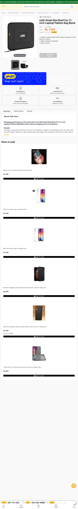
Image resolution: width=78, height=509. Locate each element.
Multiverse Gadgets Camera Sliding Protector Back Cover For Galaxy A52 (24, 326)
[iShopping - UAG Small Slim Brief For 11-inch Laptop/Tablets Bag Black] (15, 65)
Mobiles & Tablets (13, 12)
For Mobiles (55, 12)
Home (3, 12)
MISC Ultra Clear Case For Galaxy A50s (14, 209)
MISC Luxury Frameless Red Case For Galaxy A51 (17, 170)
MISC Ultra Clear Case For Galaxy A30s (14, 248)
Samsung (65, 12)
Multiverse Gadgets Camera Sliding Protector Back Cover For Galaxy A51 (24, 287)
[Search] (71, 7)
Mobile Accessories (28, 12)
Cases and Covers (43, 12)
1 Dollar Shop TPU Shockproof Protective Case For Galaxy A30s (22, 367)
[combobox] (46, 6)
